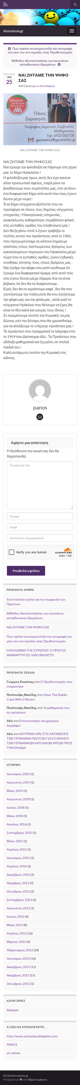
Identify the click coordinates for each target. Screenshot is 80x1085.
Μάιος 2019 (15, 791)
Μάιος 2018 (15, 816)
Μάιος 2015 (15, 841)
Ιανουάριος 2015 (18, 858)
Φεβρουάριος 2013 (20, 950)
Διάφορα (49, 86)
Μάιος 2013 (15, 925)
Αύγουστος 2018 (18, 799)
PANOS (12, 1044)
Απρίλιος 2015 (17, 849)
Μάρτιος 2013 (16, 942)
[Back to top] (70, 1075)
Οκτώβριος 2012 (18, 983)
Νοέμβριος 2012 (18, 975)
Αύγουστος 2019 (18, 782)
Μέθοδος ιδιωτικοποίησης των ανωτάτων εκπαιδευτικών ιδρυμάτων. (40, 62)
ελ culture (13, 1053)
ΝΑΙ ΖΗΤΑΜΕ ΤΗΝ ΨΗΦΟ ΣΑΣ (28, 627)
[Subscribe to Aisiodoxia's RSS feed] (5, 3)
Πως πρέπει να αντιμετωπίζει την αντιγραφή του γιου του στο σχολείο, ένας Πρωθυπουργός (40, 50)
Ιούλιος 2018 (15, 807)
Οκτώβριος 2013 (18, 891)
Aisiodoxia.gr (13, 31)
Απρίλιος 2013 (17, 933)
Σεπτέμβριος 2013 (19, 900)
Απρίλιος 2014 (17, 866)
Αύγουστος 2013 (18, 908)
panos (35, 86)
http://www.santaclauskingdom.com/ (32, 1036)
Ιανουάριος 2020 (18, 774)
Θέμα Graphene (37, 1079)
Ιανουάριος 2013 (18, 958)
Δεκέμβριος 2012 (18, 967)
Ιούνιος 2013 (15, 916)
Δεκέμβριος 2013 (18, 874)
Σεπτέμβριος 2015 (19, 832)
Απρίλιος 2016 (17, 824)
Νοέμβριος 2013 (18, 883)
